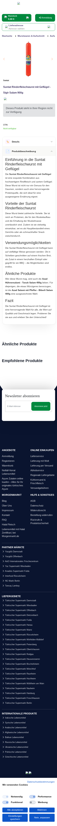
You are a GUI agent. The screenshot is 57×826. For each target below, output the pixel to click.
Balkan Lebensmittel (14, 737)
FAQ (4, 519)
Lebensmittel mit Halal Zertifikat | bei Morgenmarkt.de (13, 532)
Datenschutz (37, 505)
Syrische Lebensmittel (14, 722)
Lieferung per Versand (41, 465)
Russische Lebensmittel (15, 742)
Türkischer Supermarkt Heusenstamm (22, 659)
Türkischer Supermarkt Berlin (18, 703)
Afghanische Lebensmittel (16, 732)
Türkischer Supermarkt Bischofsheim (21, 664)
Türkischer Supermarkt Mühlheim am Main (24, 683)
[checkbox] (5, 796)
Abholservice (37, 470)
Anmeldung (46, 18)
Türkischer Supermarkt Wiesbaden (20, 605)
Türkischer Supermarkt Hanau (18, 625)
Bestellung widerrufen (41, 515)
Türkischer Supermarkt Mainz (18, 630)
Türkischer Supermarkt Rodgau (19, 654)
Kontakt (6, 515)
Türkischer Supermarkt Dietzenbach (21, 615)
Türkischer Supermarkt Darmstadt (20, 600)
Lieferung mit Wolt (39, 461)
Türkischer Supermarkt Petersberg (20, 644)
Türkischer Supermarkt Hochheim (20, 678)
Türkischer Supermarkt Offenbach (20, 610)
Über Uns (7, 505)
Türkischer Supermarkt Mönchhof (20, 669)
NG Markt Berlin (12, 581)
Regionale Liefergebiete (42, 475)
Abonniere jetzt (40, 406)
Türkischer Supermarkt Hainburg (19, 693)
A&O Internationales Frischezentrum (21, 561)
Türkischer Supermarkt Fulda (18, 620)
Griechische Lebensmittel (16, 757)
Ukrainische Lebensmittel (16, 747)
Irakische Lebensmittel (15, 718)
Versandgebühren (39, 488)
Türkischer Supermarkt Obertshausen (21, 649)
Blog (4, 501)
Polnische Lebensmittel (15, 752)
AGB (32, 501)
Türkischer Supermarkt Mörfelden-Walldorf (24, 639)
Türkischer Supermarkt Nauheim (19, 688)
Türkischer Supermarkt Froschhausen (22, 698)
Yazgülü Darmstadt (13, 551)
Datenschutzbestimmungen (41, 782)
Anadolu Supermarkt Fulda (16, 571)
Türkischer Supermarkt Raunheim (20, 674)
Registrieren (8, 461)
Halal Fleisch (8, 524)
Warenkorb (7, 465)
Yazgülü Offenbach (13, 556)
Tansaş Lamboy (12, 586)
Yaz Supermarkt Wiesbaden (17, 566)
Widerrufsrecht (38, 510)
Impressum (8, 510)
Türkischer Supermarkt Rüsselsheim (21, 634)
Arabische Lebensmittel (15, 727)
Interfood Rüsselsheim (15, 576)
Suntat (6, 80)
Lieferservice (37, 456)
